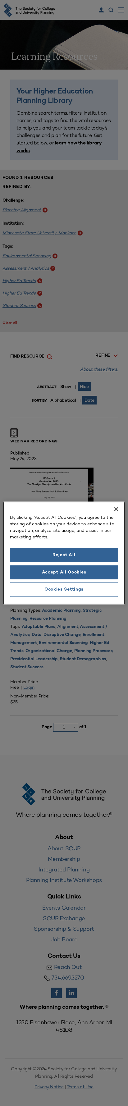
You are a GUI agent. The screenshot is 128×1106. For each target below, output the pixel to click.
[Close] (116, 509)
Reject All (64, 555)
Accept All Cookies (64, 572)
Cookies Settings (64, 589)
